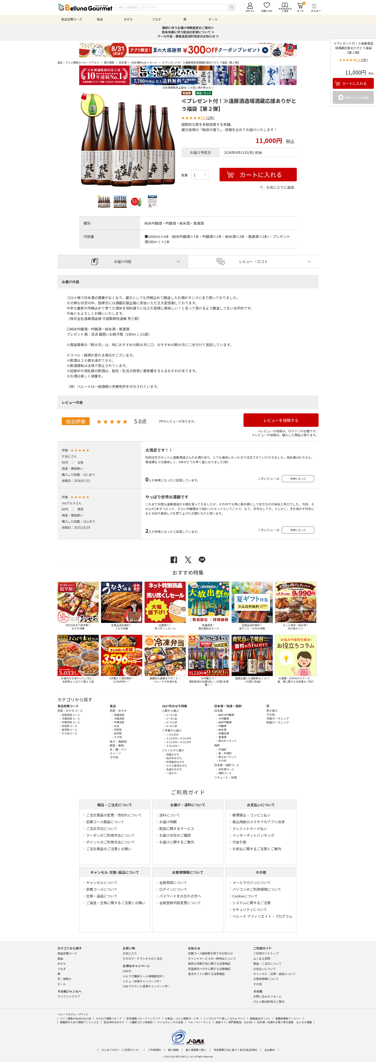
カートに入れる (354, 83)
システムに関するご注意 (251, 902)
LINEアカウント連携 (147, 986)
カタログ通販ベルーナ (109, 1018)
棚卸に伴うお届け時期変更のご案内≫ (188, 27)
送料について (169, 815)
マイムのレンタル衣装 (170, 1022)
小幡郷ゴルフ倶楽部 (141, 1022)
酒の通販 (111, 62)
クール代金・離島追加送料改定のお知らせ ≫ (188, 36)
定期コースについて (101, 889)
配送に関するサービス (176, 828)
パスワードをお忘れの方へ (180, 896)
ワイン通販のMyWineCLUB (75, 1018)
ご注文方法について (102, 828)
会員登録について (173, 882)
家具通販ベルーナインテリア (143, 1018)
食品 (113, 705)
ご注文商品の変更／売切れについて (114, 815)
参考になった (298, 478)
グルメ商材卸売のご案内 (268, 1002)
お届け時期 (168, 821)
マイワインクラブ (68, 996)
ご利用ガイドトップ (266, 953)
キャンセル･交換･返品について (114, 872)
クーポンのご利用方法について (110, 835)
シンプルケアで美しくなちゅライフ (224, 1018)
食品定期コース (68, 705)
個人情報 (173, 1050)
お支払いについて (261, 804)
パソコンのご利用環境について (256, 889)
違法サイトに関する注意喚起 (206, 974)
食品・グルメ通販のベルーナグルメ (79, 62)
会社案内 (269, 1050)
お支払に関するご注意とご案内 (256, 848)
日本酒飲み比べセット (146, 62)
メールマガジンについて (251, 882)
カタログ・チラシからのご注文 (142, 958)
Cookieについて (245, 896)
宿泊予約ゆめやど (114, 1022)
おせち (61, 963)
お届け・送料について (187, 804)
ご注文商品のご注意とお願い (108, 848)
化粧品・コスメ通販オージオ (182, 1018)
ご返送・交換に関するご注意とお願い (115, 902)
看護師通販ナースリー (288, 1018)
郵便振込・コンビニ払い (251, 815)
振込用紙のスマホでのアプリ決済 (258, 821)
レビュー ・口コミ (253, 261)
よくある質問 (261, 958)
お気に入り (130, 953)
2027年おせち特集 (174, 705)
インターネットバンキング (253, 835)
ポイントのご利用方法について (110, 842)
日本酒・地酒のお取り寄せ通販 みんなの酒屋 (284, 1022)
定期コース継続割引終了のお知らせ (210, 953)
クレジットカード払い (249, 828)
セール (61, 984)
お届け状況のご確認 (175, 835)
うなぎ (61, 969)
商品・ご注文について (114, 804)
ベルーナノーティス (199, 1022)
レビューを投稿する (281, 420)
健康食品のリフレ (260, 1018)
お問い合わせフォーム (267, 996)
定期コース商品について (105, 821)
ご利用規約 (154, 1050)
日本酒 (124, 62)
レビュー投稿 (142, 981)
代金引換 (239, 842)
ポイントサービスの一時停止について (212, 958)
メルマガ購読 (144, 976)
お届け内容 (122, 261)
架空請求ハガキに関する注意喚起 (209, 969)
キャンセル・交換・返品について (274, 974)
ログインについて (173, 889)
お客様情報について (187, 872)
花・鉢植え (64, 979)
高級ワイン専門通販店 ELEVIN (233, 1022)
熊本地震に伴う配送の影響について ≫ (188, 32)
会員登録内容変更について (180, 902)
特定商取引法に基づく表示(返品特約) (235, 1050)
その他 (261, 872)
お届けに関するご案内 (176, 842)
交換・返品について (102, 896)
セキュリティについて (249, 909)
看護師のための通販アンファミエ (79, 1022)
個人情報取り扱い (196, 1050)
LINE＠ (127, 971)
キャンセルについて (102, 882)
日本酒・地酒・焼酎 (228, 705)
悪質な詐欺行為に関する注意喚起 (209, 963)
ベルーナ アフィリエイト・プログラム (262, 916)
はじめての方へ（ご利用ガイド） (121, 1050)
